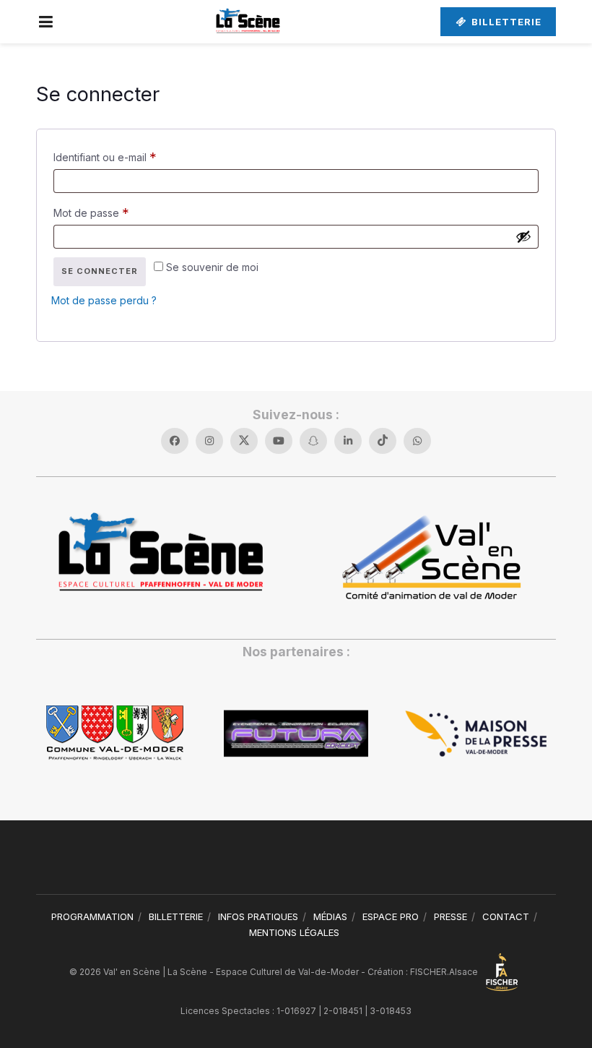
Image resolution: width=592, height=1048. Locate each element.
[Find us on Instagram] (209, 441)
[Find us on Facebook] (174, 441)
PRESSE (450, 916)
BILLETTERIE (505, 21)
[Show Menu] (46, 21)
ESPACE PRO (390, 916)
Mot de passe (117, 212)
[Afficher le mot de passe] (523, 236)
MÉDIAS (330, 916)
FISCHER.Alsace (445, 971)
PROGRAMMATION (92, 916)
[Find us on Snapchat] (313, 441)
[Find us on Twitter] (244, 441)
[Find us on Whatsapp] (417, 441)
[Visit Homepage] (248, 21)
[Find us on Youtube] (278, 441)
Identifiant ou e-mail (131, 156)
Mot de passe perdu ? (104, 300)
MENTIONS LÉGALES (294, 932)
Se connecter (99, 271)
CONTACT (505, 916)
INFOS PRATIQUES (258, 916)
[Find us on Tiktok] (382, 441)
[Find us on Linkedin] (348, 441)
